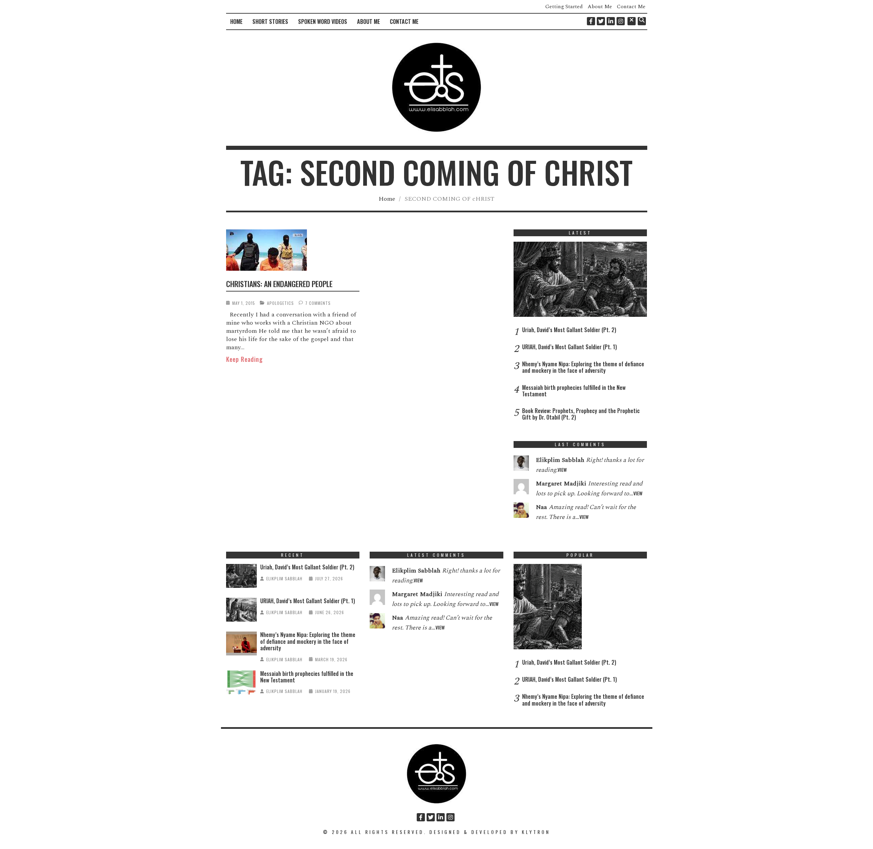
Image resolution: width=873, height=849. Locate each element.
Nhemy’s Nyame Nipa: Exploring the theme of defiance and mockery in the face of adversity (583, 367)
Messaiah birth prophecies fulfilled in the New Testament (573, 390)
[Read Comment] (521, 464)
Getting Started (564, 6)
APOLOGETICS (280, 303)
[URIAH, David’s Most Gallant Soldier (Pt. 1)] (241, 611)
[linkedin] (611, 21)
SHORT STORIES (270, 21)
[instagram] (621, 21)
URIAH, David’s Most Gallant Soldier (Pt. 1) (569, 347)
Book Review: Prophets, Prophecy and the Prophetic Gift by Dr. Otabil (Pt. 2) (581, 414)
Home (236, 21)
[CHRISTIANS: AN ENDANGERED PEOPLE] (293, 251)
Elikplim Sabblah (284, 578)
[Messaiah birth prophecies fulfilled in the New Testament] (241, 683)
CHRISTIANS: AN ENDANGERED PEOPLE (279, 283)
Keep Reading (244, 359)
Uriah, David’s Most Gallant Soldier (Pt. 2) (569, 330)
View (562, 469)
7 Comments (318, 303)
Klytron (536, 831)
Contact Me (631, 6)
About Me (600, 6)
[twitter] (601, 21)
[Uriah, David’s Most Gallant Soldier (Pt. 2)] (580, 281)
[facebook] (591, 21)
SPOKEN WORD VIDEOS (322, 21)
